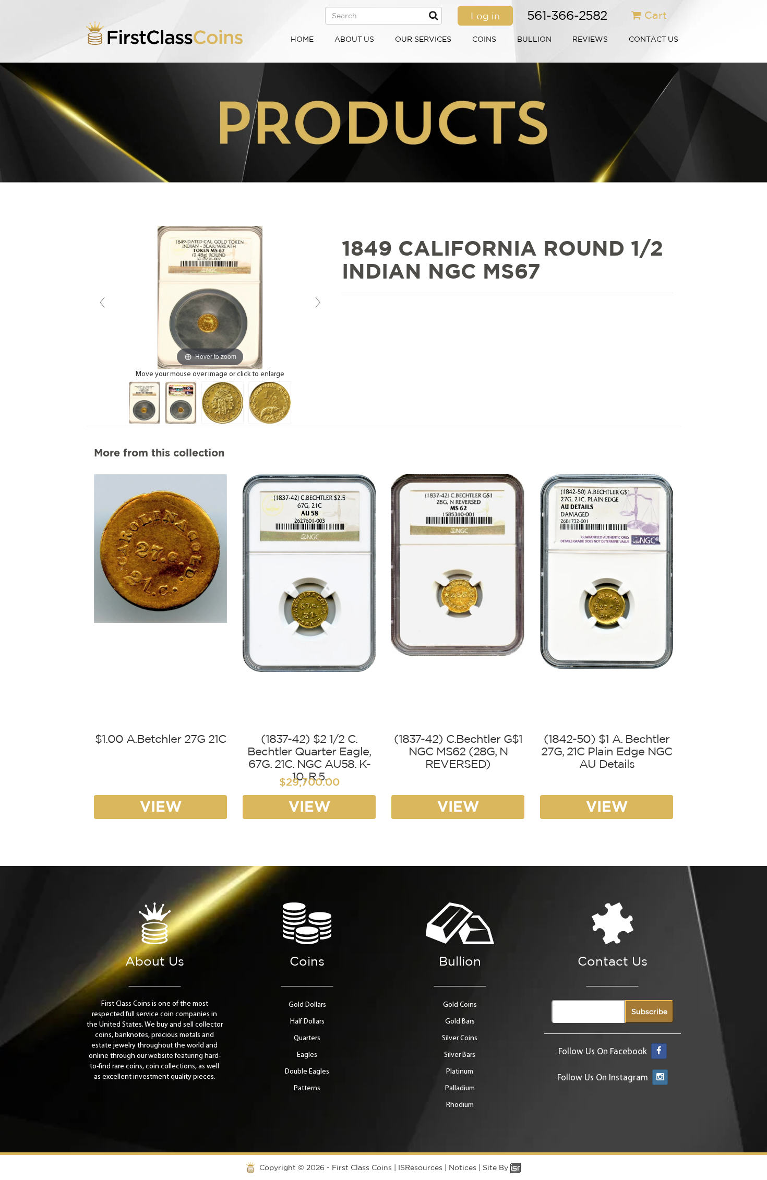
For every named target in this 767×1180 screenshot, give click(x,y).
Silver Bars (459, 1055)
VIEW (161, 806)
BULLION (534, 39)
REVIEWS (590, 39)
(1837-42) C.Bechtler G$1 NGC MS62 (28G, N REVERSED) (458, 751)
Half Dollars (307, 1022)
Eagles (307, 1055)
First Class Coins (362, 1167)
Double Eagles (307, 1072)
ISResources (420, 1167)
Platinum (459, 1072)
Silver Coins (459, 1038)
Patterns (307, 1088)
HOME (302, 39)
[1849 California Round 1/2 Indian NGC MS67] (144, 403)
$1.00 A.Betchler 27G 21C (160, 738)
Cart (655, 15)
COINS (484, 39)
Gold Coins (460, 1005)
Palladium (460, 1088)
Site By (496, 1167)
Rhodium (460, 1105)
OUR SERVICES (423, 39)
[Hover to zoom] (210, 298)
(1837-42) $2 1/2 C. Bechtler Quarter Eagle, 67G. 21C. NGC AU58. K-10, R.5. (309, 757)
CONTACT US (653, 39)
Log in (485, 15)
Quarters (307, 1038)
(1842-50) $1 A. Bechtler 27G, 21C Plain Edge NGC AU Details (606, 751)
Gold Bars (460, 1022)
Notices (462, 1167)
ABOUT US (354, 39)
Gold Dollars (307, 1005)
